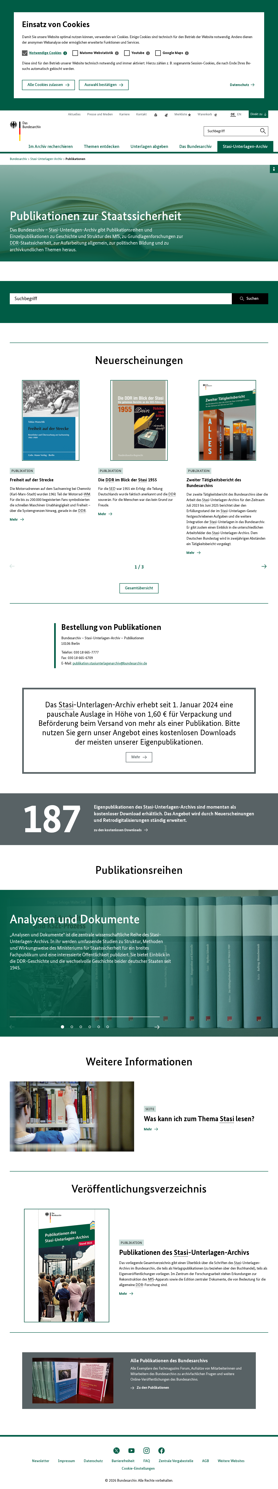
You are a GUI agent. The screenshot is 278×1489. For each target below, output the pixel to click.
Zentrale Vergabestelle (176, 1461)
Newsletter (40, 1461)
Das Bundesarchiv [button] (195, 146)
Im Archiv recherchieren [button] (50, 146)
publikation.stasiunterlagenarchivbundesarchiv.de (110, 663)
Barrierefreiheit (123, 1461)
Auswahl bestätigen (100, 85)
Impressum (66, 1461)
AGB (205, 1461)
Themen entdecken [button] (101, 146)
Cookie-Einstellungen (138, 1468)
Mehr (135, 757)
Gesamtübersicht (139, 588)
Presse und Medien (100, 114)
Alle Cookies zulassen (45, 85)
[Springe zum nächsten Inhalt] (263, 566)
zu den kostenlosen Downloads (118, 830)
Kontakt (141, 114)
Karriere (124, 114)
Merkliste (182, 115)
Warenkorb (207, 115)
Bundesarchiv (18, 159)
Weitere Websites (231, 1461)
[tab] (48, 53)
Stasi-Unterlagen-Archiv (46, 159)
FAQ (146, 1461)
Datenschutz (239, 85)
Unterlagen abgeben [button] (149, 146)
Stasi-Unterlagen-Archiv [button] (245, 146)
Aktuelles (74, 114)
